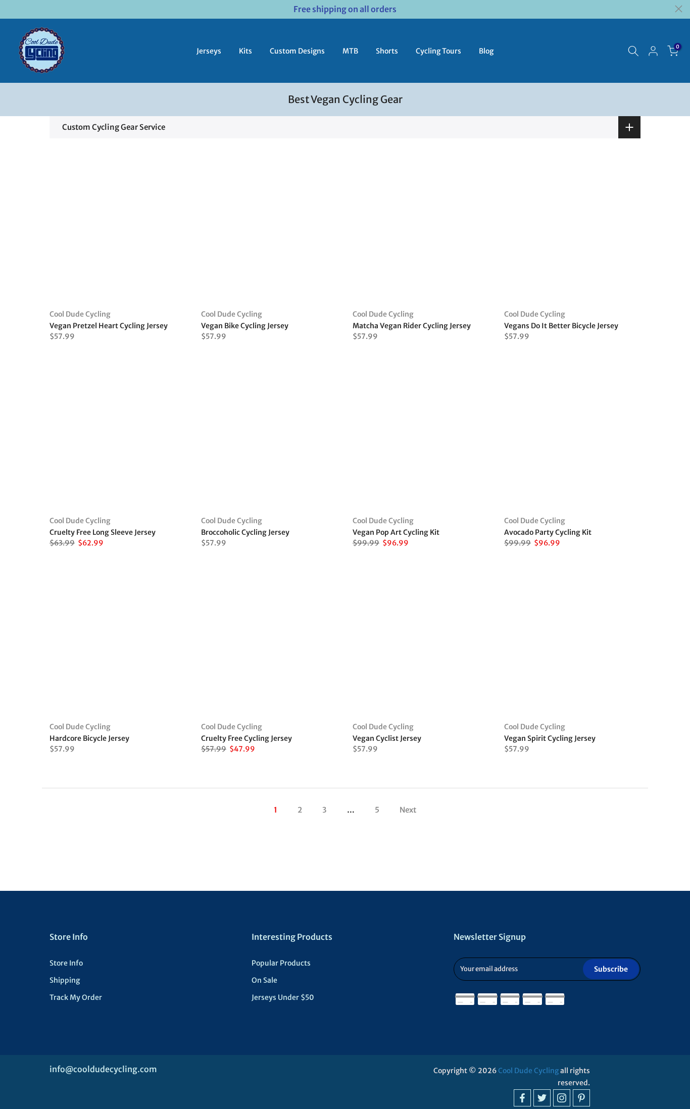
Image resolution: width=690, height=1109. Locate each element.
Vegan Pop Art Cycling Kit (396, 532)
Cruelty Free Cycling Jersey (246, 738)
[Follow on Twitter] (542, 1097)
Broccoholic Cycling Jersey (245, 532)
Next (408, 810)
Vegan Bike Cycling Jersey (244, 325)
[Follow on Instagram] (561, 1097)
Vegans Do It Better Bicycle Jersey (561, 325)
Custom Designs (297, 51)
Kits (245, 51)
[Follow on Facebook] (522, 1097)
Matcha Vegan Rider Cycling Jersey (412, 325)
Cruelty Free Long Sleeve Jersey (103, 532)
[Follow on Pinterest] (581, 1097)
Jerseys (208, 51)
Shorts (387, 51)
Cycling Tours (438, 51)
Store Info (66, 963)
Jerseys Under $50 (283, 997)
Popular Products (281, 963)
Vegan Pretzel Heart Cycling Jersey (109, 325)
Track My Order (76, 997)
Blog (486, 51)
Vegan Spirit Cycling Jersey (550, 738)
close (11, 9)
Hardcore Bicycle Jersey (89, 738)
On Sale (264, 980)
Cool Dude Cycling (80, 314)
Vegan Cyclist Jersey (387, 738)
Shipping (65, 980)
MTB (350, 51)
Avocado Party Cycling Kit (548, 532)
